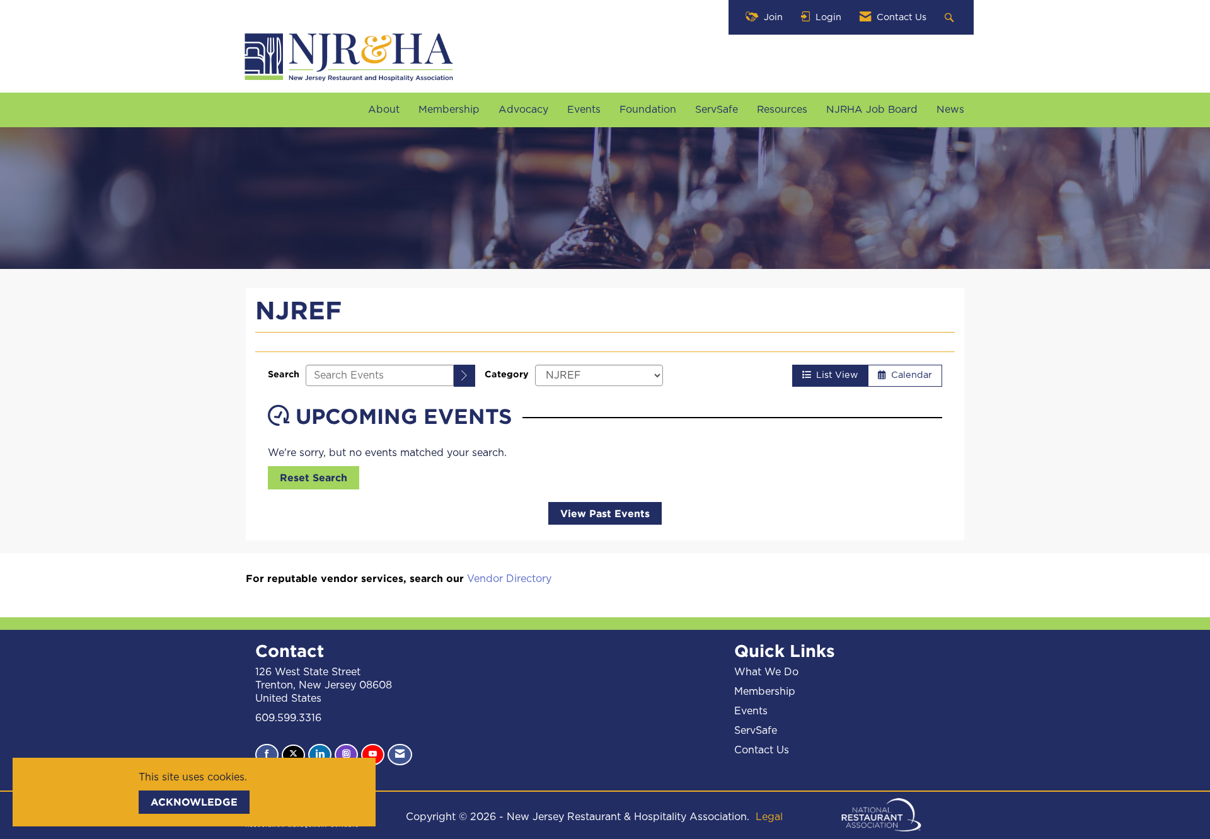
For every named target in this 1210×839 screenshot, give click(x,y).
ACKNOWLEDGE (194, 802)
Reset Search (313, 477)
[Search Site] (950, 17)
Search (283, 374)
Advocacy (523, 110)
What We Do (766, 672)
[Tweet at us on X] (293, 755)
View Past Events (605, 513)
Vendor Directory (509, 579)
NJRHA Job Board (872, 110)
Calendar (909, 375)
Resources (782, 110)
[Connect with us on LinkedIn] (319, 754)
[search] (464, 376)
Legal (769, 817)
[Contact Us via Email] (400, 754)
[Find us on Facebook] (267, 754)
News (950, 110)
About (384, 110)
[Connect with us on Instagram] (346, 754)
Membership (449, 110)
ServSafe (716, 110)
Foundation (647, 110)
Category (507, 374)
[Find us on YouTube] (372, 754)
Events (584, 110)
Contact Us (761, 750)
